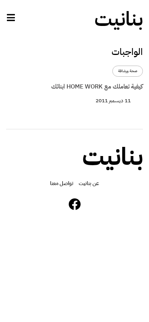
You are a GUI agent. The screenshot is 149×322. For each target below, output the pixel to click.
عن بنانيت (89, 183)
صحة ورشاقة (127, 71)
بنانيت (118, 19)
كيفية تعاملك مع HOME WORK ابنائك (97, 86)
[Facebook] (74, 204)
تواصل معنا (61, 183)
